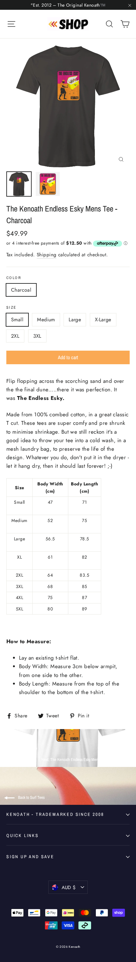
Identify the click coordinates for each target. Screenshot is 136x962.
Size (11, 307)
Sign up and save (30, 856)
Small (17, 319)
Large (75, 319)
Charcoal (21, 290)
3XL (37, 336)
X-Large (103, 319)
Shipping (46, 254)
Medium (46, 319)
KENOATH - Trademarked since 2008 (55, 814)
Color (13, 277)
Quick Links (22, 835)
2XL (15, 336)
